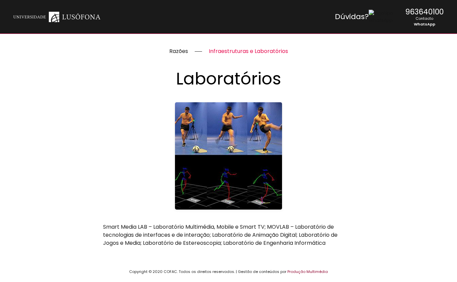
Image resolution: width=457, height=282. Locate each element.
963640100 (424, 11)
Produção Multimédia (307, 271)
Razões (178, 51)
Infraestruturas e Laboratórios (248, 51)
